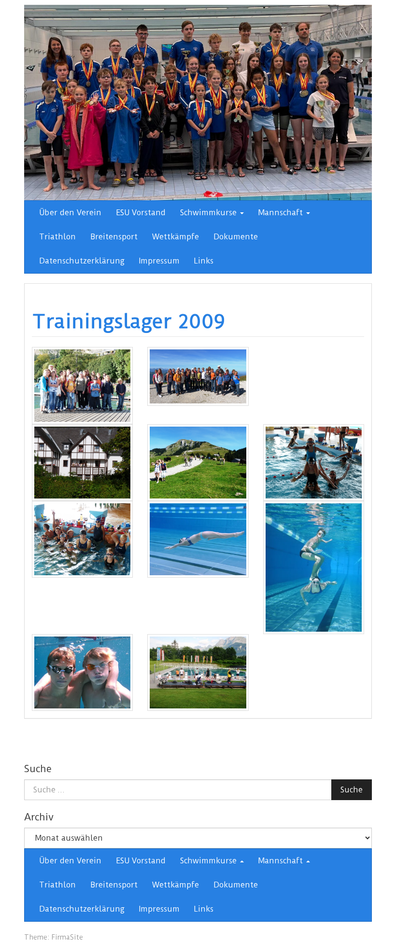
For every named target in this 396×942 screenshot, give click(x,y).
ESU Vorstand (141, 212)
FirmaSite (67, 937)
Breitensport (114, 236)
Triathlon (57, 236)
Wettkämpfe (175, 236)
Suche (351, 789)
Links (203, 260)
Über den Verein (70, 212)
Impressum (159, 260)
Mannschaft (281, 212)
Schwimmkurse (209, 212)
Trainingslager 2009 (128, 321)
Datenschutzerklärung (82, 260)
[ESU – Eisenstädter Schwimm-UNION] (198, 102)
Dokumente (235, 236)
